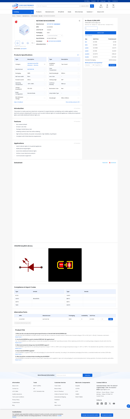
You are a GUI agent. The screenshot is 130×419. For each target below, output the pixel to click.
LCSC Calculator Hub (38, 391)
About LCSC (15, 386)
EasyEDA (77, 386)
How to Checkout (59, 391)
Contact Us (115, 1)
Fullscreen (105, 162)
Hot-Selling (86, 1)
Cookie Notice (16, 402)
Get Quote (112, 65)
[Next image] (34, 43)
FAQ (55, 402)
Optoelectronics (26, 16)
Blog (13, 405)
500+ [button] (86, 45)
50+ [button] (86, 42)
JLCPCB (77, 388)
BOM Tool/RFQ (37, 386)
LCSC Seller (15, 391)
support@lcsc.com (105, 389)
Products (19, 16)
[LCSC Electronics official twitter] (110, 403)
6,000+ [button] (87, 51)
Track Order (57, 386)
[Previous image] (14, 43)
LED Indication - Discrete (36, 16)
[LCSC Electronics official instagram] (98, 403)
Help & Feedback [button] (18, 102)
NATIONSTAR (50, 24)
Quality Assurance (17, 394)
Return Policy (57, 388)
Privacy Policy (15, 399)
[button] (101, 6)
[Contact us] (128, 406)
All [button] (77, 55)
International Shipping (60, 397)
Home (13, 16)
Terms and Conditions (18, 397)
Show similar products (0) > (73, 102)
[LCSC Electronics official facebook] (102, 403)
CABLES (77, 394)
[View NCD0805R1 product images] (24, 30)
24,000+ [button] (87, 54)
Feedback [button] (57, 399)
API (98, 1)
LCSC (76, 391)
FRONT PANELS (79, 397)
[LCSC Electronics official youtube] (114, 403)
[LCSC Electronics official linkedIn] (106, 403)
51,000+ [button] (87, 57)
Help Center (57, 405)
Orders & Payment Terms (61, 394)
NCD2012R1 (22, 319)
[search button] (92, 6)
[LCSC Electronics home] (23, 6)
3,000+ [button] (87, 48)
